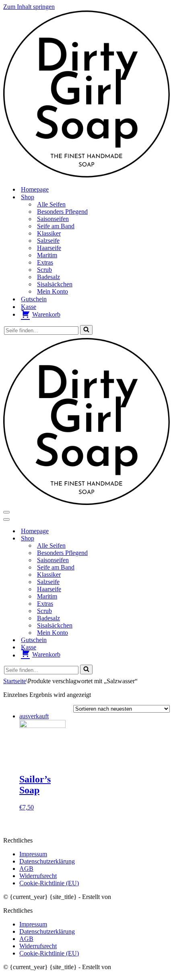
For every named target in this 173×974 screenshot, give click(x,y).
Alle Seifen (51, 204)
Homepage (35, 189)
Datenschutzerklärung (47, 861)
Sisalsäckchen (54, 284)
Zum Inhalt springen (29, 6)
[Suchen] (86, 330)
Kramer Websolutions (140, 896)
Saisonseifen (53, 218)
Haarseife (49, 247)
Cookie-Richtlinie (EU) (49, 883)
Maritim (47, 255)
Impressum (33, 854)
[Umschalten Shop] (144, 538)
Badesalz (48, 276)
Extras (45, 262)
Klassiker (49, 233)
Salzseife (48, 240)
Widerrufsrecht (38, 875)
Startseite (14, 681)
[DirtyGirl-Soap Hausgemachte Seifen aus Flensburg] (86, 175)
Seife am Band (55, 226)
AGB (26, 868)
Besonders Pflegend (62, 211)
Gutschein (34, 299)
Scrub (44, 269)
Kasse (28, 306)
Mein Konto (52, 291)
